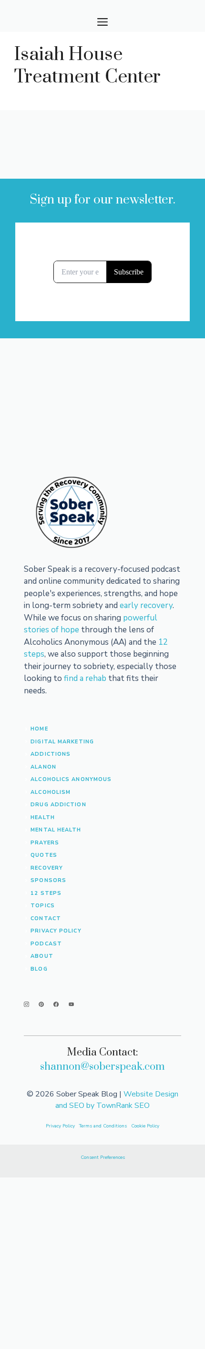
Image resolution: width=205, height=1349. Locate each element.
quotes (44, 855)
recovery (47, 868)
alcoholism (51, 792)
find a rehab (85, 678)
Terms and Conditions (103, 1126)
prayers (45, 842)
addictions (51, 754)
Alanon (43, 767)
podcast (46, 943)
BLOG (39, 969)
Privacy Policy (56, 930)
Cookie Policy (145, 1126)
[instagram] (26, 1004)
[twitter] (41, 1004)
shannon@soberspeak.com (102, 1066)
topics (43, 905)
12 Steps (46, 893)
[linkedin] (71, 1004)
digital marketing (62, 741)
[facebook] (56, 1004)
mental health (56, 829)
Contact (46, 918)
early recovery (146, 605)
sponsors (48, 880)
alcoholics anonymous (71, 779)
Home (39, 728)
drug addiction (58, 804)
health (43, 817)
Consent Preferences (103, 1157)
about (42, 956)
